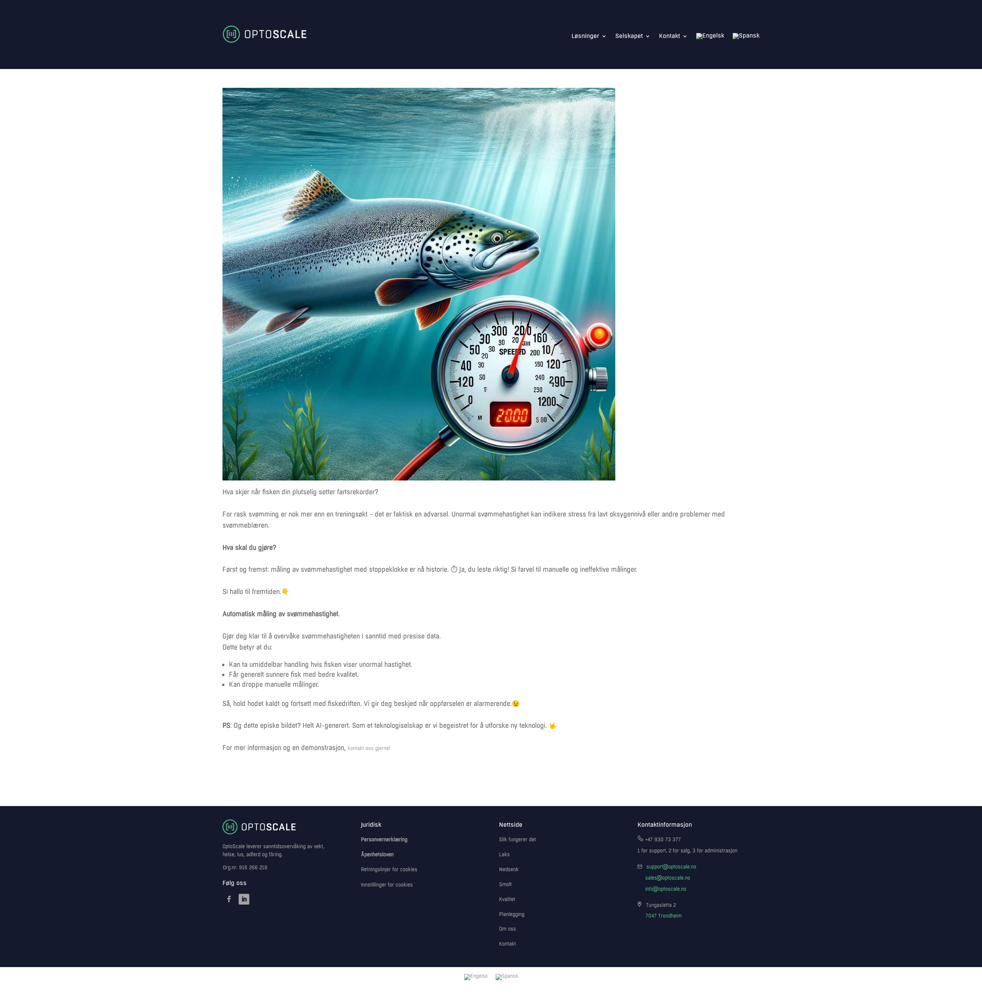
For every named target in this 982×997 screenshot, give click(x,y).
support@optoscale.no (671, 867)
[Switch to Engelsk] (710, 36)
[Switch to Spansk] (746, 36)
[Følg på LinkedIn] (244, 899)
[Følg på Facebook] (229, 899)
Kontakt (669, 36)
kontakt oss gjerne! (369, 748)
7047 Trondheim (664, 916)
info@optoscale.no (665, 889)
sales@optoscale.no (667, 878)
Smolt (505, 884)
